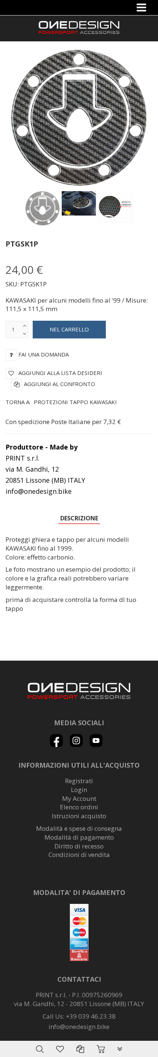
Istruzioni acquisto (79, 816)
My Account (79, 798)
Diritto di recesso (79, 846)
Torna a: (61, 402)
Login (79, 789)
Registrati (79, 781)
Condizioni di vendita (79, 854)
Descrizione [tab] (79, 518)
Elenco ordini (79, 807)
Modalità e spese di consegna (79, 828)
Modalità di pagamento (79, 837)
